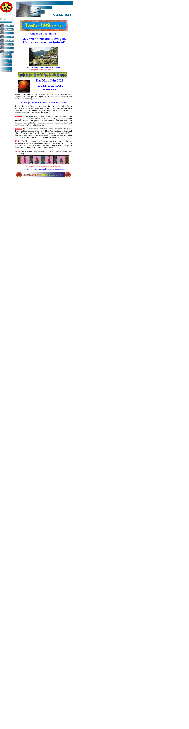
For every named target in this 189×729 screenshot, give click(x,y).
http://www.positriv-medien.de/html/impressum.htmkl (44, 169)
